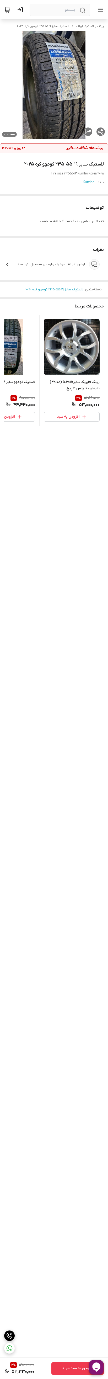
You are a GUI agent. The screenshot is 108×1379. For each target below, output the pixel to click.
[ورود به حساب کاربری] (21, 9)
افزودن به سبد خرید (77, 1368)
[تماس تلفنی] (9, 1335)
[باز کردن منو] (99, 10)
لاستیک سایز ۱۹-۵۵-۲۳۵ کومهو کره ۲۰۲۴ (43, 26)
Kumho (89, 182)
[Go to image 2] (7, 134)
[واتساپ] (9, 1348)
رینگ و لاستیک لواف (90, 26)
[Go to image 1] (12, 134)
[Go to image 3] (4, 134)
